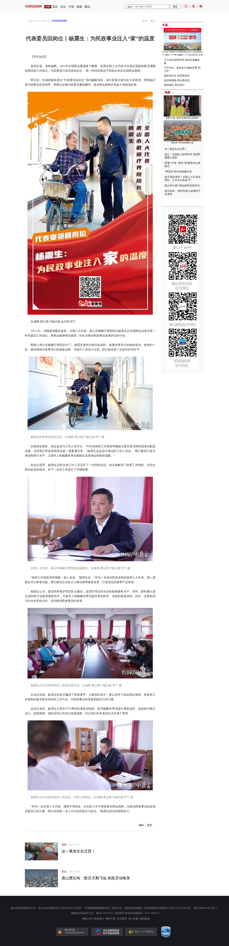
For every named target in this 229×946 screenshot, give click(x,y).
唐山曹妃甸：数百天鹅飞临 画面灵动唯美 (96, 878)
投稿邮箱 (145, 919)
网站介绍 (87, 919)
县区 (55, 6)
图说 (87, 6)
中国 (71, 6)
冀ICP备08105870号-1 (205, 908)
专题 (165, 25)
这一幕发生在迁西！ (78, 851)
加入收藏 (133, 919)
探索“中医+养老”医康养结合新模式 (182, 118)
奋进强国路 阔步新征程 (177, 80)
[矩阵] (193, 6)
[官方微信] (201, 6)
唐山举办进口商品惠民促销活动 (182, 185)
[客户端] (186, 6)
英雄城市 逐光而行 (174, 85)
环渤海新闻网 (59, 21)
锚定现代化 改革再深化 (177, 75)
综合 (63, 6)
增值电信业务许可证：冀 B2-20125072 (92, 913)
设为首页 (122, 919)
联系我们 (99, 919)
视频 (79, 6)
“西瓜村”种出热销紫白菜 (182, 142)
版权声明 (110, 919)
